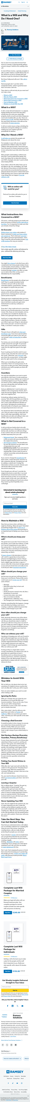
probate (14, 270)
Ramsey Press (16, 1078)
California (4, 714)
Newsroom (9, 1078)
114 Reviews (14, 898)
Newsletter (23, 1076)
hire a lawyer (11, 263)
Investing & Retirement (10, 11)
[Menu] (27, 2)
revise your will (17, 580)
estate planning (15, 123)
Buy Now (7, 912)
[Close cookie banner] (28, 1096)
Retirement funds (9, 437)
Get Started (6, 1076)
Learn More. (13, 1036)
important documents (19, 567)
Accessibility (24, 1092)
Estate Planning (22, 11)
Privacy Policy (17, 512)
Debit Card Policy (6, 1089)
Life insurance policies (10, 442)
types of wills (9, 119)
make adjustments (8, 847)
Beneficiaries (5, 280)
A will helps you (6, 138)
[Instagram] (21, 1083)
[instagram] (11, 1044)
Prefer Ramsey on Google (16, 58)
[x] (7, 1044)
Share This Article (16, 55)
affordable (10, 842)
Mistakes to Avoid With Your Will (13, 104)
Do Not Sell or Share (8, 1092)
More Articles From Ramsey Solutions (11, 1040)
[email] (22, 1006)
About (22, 1078)
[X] (17, 1006)
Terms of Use (8, 512)
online (17, 842)
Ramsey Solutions (12, 30)
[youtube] (15, 1044)
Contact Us (17, 1076)
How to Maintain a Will (10, 102)
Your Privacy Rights (23, 1089)
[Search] (19, 2)
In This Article (5, 6)
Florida (18, 712)
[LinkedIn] (12, 1006)
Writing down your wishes (9, 232)
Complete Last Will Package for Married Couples (14, 891)
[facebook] (2, 1044)
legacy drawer (6, 555)
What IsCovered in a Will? (13, 100)
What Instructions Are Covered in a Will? (16, 99)
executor (23, 236)
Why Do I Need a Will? (10, 97)
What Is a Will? (8, 95)
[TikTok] (12, 1083)
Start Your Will (7, 257)
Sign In (23, 2)
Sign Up (15, 990)
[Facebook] (7, 1006)
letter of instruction (15, 337)
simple (14, 835)
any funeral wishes (10, 778)
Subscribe (15, 507)
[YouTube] (17, 1083)
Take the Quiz (15, 203)
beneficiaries (20, 458)
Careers (11, 1076)
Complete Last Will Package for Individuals (13, 949)
